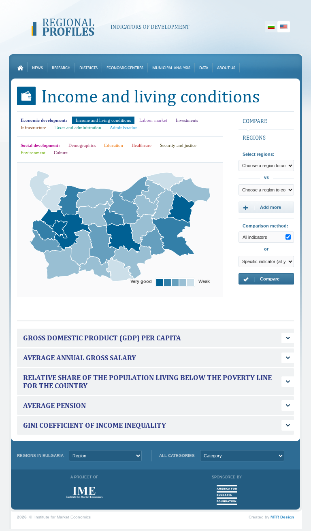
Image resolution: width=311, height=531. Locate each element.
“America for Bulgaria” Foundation (227, 495)
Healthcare (141, 145)
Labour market (153, 120)
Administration (124, 127)
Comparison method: (265, 225)
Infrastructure (33, 127)
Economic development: (44, 120)
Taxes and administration (78, 127)
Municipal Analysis (171, 68)
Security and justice (178, 145)
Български (271, 26)
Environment (33, 152)
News (37, 68)
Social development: (40, 145)
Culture (61, 152)
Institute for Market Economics (84, 492)
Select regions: (259, 154)
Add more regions (262, 209)
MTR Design (282, 517)
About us (226, 68)
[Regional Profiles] (111, 27)
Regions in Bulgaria (40, 455)
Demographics (82, 145)
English (283, 26)
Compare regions (261, 280)
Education (113, 145)
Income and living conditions (103, 120)
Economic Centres (125, 68)
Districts (88, 68)
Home (20, 68)
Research (61, 68)
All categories (177, 455)
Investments (187, 120)
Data (203, 68)
